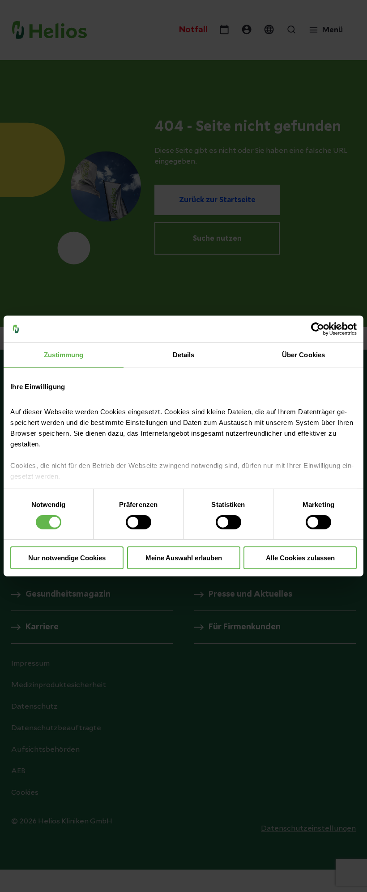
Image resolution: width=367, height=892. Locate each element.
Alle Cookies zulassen (300, 558)
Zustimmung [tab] (64, 355)
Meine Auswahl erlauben (183, 558)
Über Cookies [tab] (303, 355)
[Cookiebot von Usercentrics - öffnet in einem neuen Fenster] (317, 329)
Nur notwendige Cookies (67, 558)
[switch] (138, 522)
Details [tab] (184, 355)
